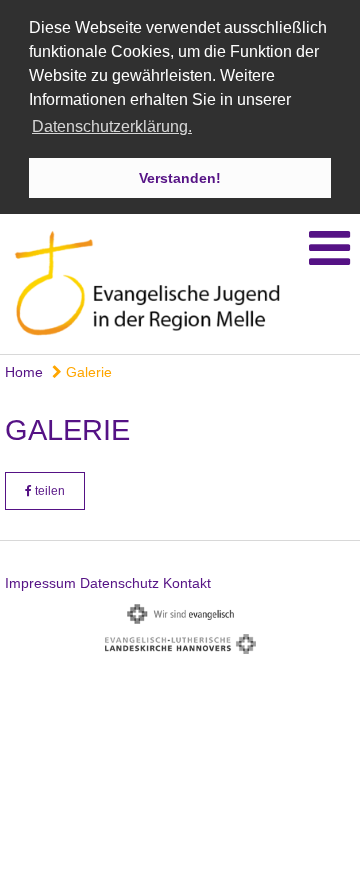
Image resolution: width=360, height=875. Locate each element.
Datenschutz (119, 583)
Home (24, 372)
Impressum (40, 583)
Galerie (87, 372)
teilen (48, 491)
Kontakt (187, 583)
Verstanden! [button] (180, 178)
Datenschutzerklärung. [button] (112, 126)
